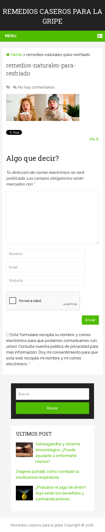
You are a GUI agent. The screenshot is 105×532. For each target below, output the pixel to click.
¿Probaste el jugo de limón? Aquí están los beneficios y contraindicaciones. (60, 493)
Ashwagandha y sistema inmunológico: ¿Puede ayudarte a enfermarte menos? (57, 453)
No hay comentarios (36, 87)
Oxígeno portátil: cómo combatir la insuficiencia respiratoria (47, 474)
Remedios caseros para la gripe (37, 525)
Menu (10, 36)
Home (16, 54)
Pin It (94, 139)
